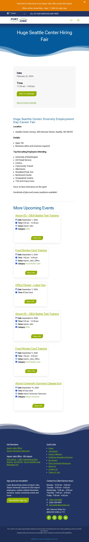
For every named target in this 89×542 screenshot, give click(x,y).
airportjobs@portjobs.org (59, 505)
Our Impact (52, 460)
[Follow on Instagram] (54, 517)
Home (50, 448)
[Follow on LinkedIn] (65, 517)
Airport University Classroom (18, 451)
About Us (52, 466)
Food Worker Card (32, 264)
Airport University (32, 397)
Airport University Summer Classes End (38, 383)
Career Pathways (55, 454)
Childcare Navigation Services (60, 457)
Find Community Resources (59, 463)
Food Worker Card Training (31, 250)
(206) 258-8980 (55, 500)
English (13, 13)
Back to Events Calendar (26, 103)
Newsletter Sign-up (18, 500)
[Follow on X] (60, 517)
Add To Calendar (26, 93)
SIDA (27, 229)
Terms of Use (54, 472)
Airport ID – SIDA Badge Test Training (37, 215)
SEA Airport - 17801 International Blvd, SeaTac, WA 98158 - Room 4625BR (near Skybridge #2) (23, 462)
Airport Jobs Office (14, 448)
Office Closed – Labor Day (30, 285)
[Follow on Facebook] (49, 517)
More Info (37, 238)
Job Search (53, 451)
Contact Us (52, 469)
